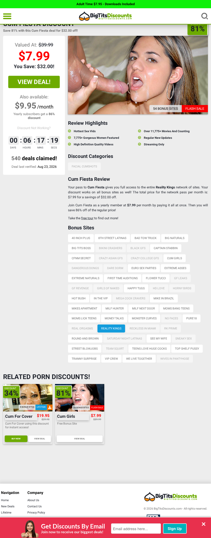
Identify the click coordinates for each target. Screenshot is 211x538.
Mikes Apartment (84, 308)
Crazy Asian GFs (111, 258)
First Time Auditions (123, 278)
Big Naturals (174, 238)
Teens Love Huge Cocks (149, 348)
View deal (39, 439)
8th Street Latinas (112, 238)
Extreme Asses (175, 268)
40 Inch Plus (81, 238)
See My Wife (158, 338)
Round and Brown (85, 338)
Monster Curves (144, 318)
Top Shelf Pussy (187, 348)
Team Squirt (115, 348)
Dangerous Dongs (85, 268)
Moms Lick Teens (84, 318)
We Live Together (139, 358)
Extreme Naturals (85, 278)
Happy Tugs (136, 288)
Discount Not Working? (34, 128)
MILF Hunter (115, 308)
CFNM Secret (81, 258)
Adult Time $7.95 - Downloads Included (105, 4)
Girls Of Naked (108, 288)
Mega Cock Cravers (130, 298)
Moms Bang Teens (176, 308)
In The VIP (101, 298)
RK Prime (170, 328)
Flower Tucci (156, 278)
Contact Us (34, 506)
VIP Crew (111, 358)
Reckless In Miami (143, 328)
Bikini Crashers (110, 248)
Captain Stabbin (166, 248)
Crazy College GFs (145, 258)
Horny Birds (182, 288)
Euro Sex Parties (143, 268)
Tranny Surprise (84, 358)
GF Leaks (180, 278)
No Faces (171, 318)
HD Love (159, 288)
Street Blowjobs (85, 348)
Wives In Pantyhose (174, 358)
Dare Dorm (115, 268)
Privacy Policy (36, 512)
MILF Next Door (143, 308)
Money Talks (114, 318)
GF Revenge (80, 288)
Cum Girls (174, 258)
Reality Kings (111, 328)
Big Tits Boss (81, 248)
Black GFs (137, 248)
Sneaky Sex (183, 338)
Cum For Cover (18, 416)
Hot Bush (79, 298)
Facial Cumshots (84, 166)
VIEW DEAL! (34, 81)
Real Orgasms (82, 328)
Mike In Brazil (164, 298)
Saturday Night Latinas (124, 338)
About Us (33, 500)
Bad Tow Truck (146, 238)
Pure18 (191, 318)
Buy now (16, 439)
